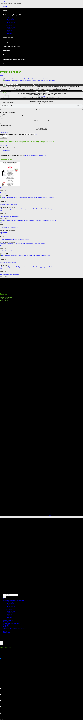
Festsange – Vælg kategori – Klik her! (13, 15)
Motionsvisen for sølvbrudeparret (9, 216)
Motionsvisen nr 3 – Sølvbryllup (9, 251)
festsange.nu (3, 1)
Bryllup (8, 21)
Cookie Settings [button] (4, 640)
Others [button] (2, 711)
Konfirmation (10, 19)
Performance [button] (3, 693)
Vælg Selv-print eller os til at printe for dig (12, 134)
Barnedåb (9, 30)
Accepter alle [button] (12, 640)
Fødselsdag (9, 17)
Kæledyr (8, 31)
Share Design (3, 145)
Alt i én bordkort (4, 300)
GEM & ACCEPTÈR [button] (5, 716)
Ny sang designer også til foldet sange (14, 59)
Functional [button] (3, 687)
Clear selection (4, 132)
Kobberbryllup (10, 22)
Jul (7, 34)
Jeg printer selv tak (29, 155)
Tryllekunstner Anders (6, 297)
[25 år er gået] (29, 80)
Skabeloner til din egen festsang (12, 46)
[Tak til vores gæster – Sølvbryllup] (26, 78)
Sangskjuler (6, 50)
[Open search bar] (4, 82)
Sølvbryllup (9, 24)
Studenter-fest (10, 27)
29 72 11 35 (51, 515)
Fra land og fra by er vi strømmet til (9, 193)
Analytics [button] (2, 699)
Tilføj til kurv (3, 137)
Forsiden (5, 10)
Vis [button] (1, 187)
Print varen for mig (40, 155)
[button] (5, 6)
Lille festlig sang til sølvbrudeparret (9, 274)
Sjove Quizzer (7, 42)
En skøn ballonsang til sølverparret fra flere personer (14, 239)
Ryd (36, 134)
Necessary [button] (3, 656)
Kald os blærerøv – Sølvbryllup (8, 204)
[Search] (4, 597)
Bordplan (6, 55)
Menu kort (9, 33)
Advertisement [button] (4, 705)
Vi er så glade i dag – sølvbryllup (9, 227)
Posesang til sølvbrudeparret (8, 262)
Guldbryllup (9, 25)
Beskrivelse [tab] (6, 150)
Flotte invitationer (5, 298)
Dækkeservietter (8, 37)
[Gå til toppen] (0, 517)
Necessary (5, 658)
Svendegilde (9, 28)
